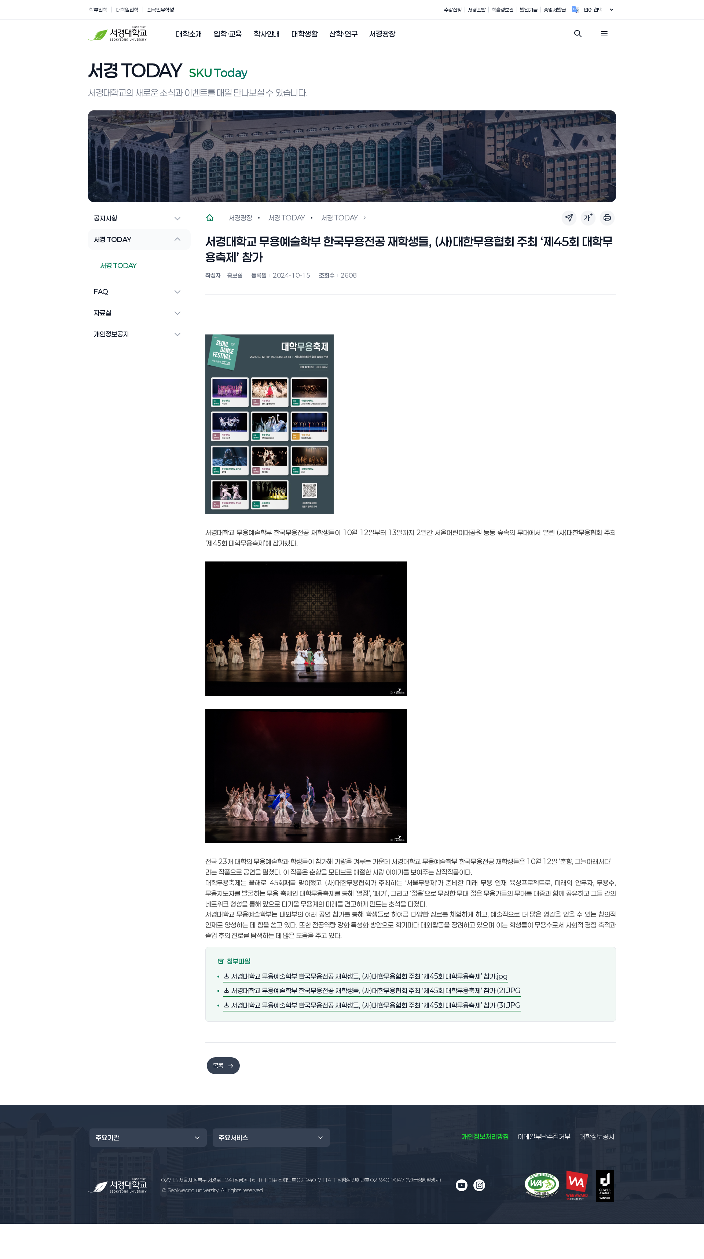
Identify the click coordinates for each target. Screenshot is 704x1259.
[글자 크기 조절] (588, 218)
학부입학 (98, 9)
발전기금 (529, 9)
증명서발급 (555, 9)
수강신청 (453, 9)
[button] (189, 34)
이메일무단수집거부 (544, 1136)
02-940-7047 (389, 1180)
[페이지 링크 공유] (569, 218)
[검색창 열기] (578, 33)
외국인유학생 (160, 9)
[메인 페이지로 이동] (117, 1185)
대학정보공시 (597, 1136)
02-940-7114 (299, 1180)
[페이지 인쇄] (607, 218)
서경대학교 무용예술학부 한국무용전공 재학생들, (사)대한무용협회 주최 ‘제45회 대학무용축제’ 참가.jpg (369, 976)
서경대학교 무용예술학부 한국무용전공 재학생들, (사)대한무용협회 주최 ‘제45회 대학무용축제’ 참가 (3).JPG (375, 1005)
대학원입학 (127, 9)
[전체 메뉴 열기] (604, 33)
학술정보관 (503, 9)
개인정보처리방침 (485, 1136)
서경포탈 (476, 9)
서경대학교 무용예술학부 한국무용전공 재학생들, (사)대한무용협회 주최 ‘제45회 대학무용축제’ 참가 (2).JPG (375, 990)
